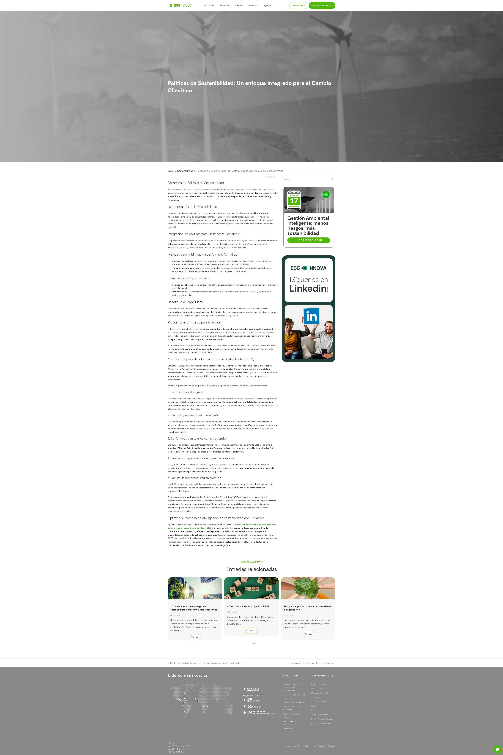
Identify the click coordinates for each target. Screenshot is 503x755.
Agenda (314, 706)
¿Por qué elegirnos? (319, 693)
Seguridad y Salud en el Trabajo (293, 715)
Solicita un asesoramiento (322, 702)
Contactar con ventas (322, 5)
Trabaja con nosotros (320, 715)
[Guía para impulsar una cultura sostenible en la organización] (251, 588)
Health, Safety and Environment (290, 722)
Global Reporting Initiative (294, 702)
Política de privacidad (307, 746)
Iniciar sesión (298, 5)
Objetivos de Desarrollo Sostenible (293, 708)
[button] (253, 643)
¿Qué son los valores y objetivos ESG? (192, 606)
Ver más (195, 630)
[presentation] (169, 644)
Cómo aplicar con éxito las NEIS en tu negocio (311, 663)
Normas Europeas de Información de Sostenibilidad (292, 687)
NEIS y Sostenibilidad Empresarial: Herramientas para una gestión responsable (205, 663)
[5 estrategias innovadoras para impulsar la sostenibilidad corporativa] (308, 588)
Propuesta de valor (319, 684)
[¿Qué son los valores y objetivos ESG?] (195, 588)
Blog (313, 710)
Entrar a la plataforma (320, 723)
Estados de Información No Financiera (294, 696)
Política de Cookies (326, 746)
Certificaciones (317, 689)
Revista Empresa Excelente (322, 719)
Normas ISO (288, 728)
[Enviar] (332, 179)
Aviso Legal (291, 746)
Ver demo (315, 697)
